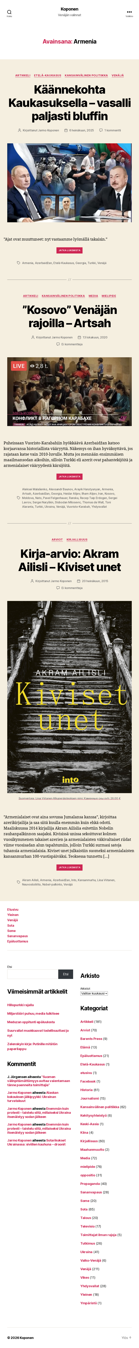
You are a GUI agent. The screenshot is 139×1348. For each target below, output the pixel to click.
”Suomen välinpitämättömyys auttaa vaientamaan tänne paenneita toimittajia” (38, 1081)
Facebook (88, 1081)
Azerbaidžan (43, 263)
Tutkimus (87, 1243)
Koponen (69, 9)
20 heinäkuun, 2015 (95, 581)
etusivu (86, 1073)
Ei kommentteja (72, 344)
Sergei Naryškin (43, 502)
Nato (38, 498)
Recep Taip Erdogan (93, 498)
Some (11, 931)
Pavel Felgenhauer (55, 498)
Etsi (9, 967)
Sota (10, 925)
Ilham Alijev (89, 493)
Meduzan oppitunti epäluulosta (31, 1022)
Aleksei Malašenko (34, 489)
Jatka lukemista (69, 250)
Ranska (73, 498)
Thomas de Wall (93, 502)
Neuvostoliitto (31, 884)
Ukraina (49, 506)
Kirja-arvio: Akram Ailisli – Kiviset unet (69, 560)
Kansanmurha (87, 880)
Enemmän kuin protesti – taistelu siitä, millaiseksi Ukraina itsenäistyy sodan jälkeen (39, 1113)
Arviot (57, 539)
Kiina (84, 1132)
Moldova (28, 498)
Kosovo (109, 493)
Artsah (26, 493)
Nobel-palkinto (52, 884)
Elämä (85, 1047)
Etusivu (12, 909)
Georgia (80, 263)
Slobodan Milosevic (68, 502)
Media (93, 296)
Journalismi (89, 1098)
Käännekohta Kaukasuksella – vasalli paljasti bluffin (69, 102)
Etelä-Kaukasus (47, 75)
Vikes (84, 1277)
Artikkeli (22, 75)
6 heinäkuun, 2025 (81, 130)
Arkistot (85, 988)
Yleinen (13, 915)
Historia (86, 1090)
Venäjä (118, 75)
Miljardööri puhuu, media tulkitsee (33, 1013)
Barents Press (91, 1039)
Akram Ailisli (30, 880)
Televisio (87, 1226)
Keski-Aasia (89, 1124)
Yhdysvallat (99, 506)
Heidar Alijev (71, 493)
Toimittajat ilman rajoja (98, 1235)
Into (73, 880)
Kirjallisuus (77, 539)
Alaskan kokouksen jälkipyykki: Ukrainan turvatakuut (32, 1097)
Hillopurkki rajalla (20, 1005)
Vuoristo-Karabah (78, 506)
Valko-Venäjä (90, 1260)
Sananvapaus (17, 936)
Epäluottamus (17, 941)
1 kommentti (112, 130)
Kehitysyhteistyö (93, 1115)
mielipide (109, 296)
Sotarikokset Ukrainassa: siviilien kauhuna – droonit (36, 1142)
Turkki (92, 263)
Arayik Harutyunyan (87, 489)
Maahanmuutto (92, 1149)
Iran (100, 493)
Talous (85, 1218)
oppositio (87, 1175)
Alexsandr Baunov (61, 489)
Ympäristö (88, 1303)
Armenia (27, 263)
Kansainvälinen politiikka (86, 75)
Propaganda (90, 1184)
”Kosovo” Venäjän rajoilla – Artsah (69, 316)
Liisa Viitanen (106, 880)
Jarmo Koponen (48, 130)
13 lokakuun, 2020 (95, 337)
